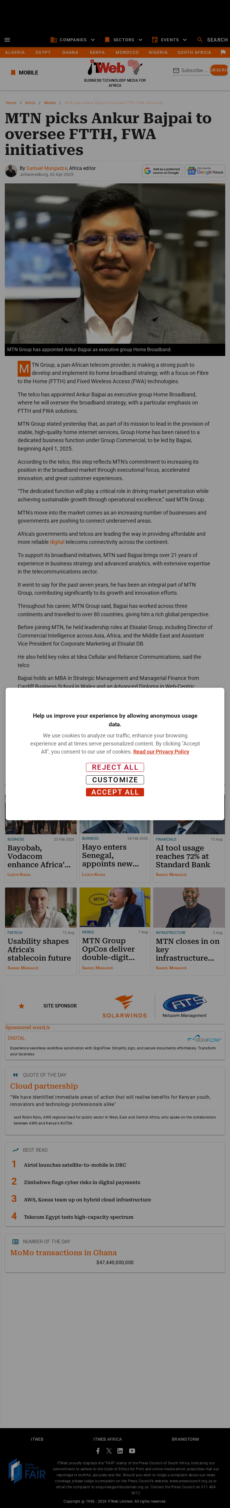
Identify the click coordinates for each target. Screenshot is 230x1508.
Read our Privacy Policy (161, 751)
